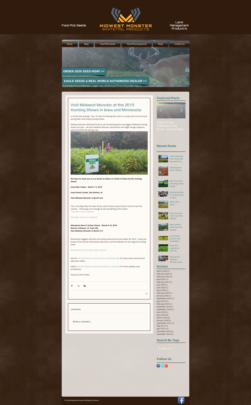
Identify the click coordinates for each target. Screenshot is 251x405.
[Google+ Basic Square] (166, 365)
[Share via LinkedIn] (84, 286)
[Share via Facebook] (72, 286)
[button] (187, 69)
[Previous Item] (161, 110)
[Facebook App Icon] (181, 400)
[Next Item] (181, 110)
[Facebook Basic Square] (158, 365)
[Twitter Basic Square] (162, 365)
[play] (183, 85)
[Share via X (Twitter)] (78, 286)
